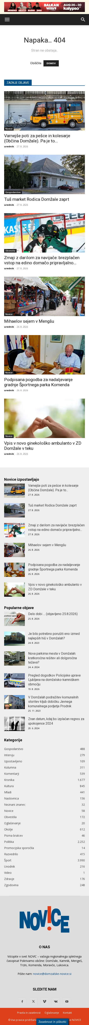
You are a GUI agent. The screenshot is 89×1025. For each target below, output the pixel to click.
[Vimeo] (44, 1002)
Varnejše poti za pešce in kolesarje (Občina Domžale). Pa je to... (37, 138)
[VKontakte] (56, 1002)
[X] (33, 1002)
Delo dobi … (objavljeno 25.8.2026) (53, 614)
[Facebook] (22, 1002)
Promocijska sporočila (19, 848)
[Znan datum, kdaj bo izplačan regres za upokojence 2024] (14, 724)
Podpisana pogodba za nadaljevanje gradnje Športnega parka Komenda (38, 382)
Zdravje (9, 879)
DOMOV (51, 63)
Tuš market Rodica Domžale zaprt (36, 199)
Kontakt (67, 1012)
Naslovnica (11, 798)
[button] (7, 19)
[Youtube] (67, 1002)
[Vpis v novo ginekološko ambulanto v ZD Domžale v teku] (44, 418)
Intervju (9, 755)
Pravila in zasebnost (29, 1012)
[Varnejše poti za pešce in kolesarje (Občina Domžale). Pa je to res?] (44, 111)
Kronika (9, 780)
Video (8, 873)
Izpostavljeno (13, 761)
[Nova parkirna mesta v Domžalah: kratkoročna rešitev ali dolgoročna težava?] (14, 658)
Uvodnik (9, 866)
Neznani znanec (14, 805)
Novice (8, 128)
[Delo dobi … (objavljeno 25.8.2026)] (14, 619)
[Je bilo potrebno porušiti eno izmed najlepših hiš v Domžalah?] (14, 639)
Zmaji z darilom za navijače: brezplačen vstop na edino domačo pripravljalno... (41, 260)
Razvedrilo (11, 854)
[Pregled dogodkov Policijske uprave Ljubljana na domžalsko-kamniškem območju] (14, 680)
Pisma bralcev (13, 835)
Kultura (9, 786)
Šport (7, 860)
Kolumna (10, 767)
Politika (9, 842)
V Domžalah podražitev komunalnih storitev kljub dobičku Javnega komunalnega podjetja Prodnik (53, 701)
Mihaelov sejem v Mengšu (29, 321)
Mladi (7, 792)
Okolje (8, 829)
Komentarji (11, 774)
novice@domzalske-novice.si (52, 974)
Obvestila (10, 250)
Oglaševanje (12, 823)
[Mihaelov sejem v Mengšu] (44, 296)
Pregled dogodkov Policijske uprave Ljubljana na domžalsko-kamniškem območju (54, 679)
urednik (9, 146)
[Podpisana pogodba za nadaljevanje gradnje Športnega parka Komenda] (44, 354)
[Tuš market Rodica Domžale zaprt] (44, 174)
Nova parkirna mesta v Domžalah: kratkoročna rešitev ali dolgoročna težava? (52, 658)
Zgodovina (11, 885)
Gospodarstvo (13, 192)
